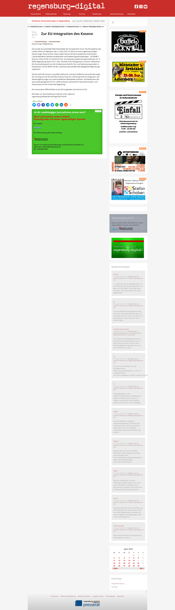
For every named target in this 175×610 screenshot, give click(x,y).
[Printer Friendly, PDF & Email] (37, 101)
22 (134, 563)
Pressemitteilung (41, 42)
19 (119, 563)
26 (119, 566)
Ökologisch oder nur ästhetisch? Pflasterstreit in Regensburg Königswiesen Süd (128, 278)
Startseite (36, 14)
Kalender (131, 14)
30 (138, 566)
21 (129, 563)
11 (114, 560)
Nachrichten (51, 14)
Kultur (82, 14)
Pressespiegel (110, 596)
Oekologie (88, 21)
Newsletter (120, 596)
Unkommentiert (54, 42)
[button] (34, 105)
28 (129, 566)
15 (134, 560)
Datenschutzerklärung (68, 596)
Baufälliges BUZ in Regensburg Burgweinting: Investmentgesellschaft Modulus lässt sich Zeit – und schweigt (127, 333)
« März (115, 568)
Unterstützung (116, 14)
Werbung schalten (84, 596)
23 (138, 563)
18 (114, 563)
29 (134, 566)
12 (119, 560)
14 (129, 560)
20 (124, 563)
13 (124, 560)
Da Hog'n (115, 587)
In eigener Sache (98, 596)
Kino (103, 21)
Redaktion (96, 14)
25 (114, 566)
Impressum (54, 596)
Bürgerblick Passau (118, 583)
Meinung (66, 14)
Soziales (96, 21)
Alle (74, 21)
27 (124, 566)
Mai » (142, 568)
